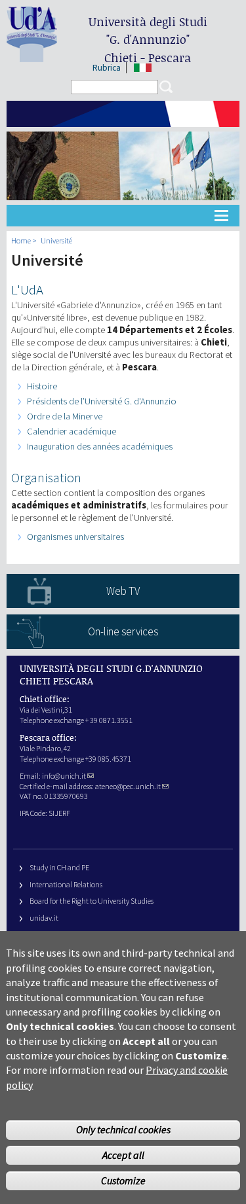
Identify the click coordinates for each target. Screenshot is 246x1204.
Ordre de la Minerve (64, 416)
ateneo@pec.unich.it (128, 786)
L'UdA (27, 289)
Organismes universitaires (75, 536)
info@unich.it (64, 776)
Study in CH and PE (59, 867)
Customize (123, 1180)
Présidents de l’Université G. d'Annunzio (101, 401)
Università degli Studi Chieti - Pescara (148, 39)
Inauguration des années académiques (100, 446)
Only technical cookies (123, 1129)
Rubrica (106, 67)
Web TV (123, 591)
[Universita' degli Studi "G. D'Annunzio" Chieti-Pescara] (32, 57)
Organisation (46, 477)
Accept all (123, 1154)
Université (56, 240)
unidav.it (44, 918)
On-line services (123, 631)
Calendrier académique (71, 431)
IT (142, 67)
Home (21, 240)
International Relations (66, 884)
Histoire (42, 386)
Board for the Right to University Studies (92, 901)
